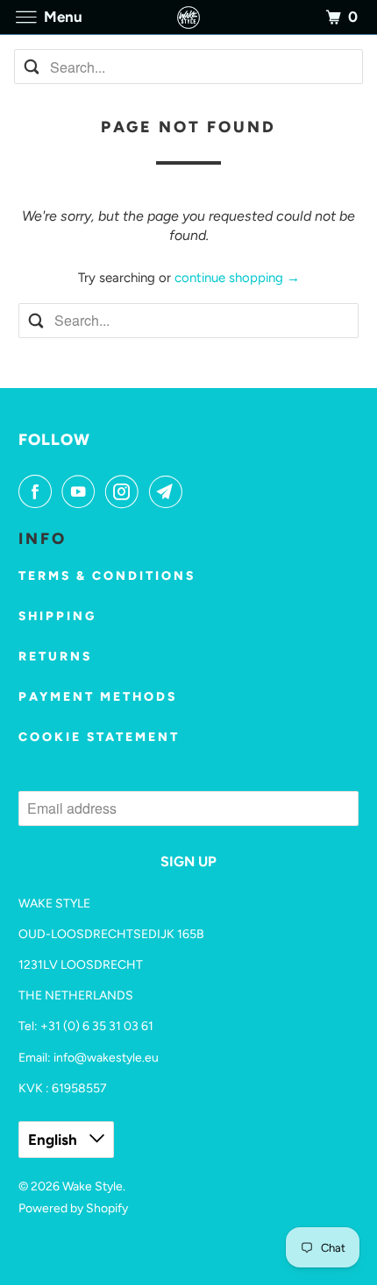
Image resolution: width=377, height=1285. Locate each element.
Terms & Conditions (107, 575)
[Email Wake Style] (169, 491)
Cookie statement (99, 737)
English (54, 1139)
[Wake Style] (189, 17)
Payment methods (97, 696)
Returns (55, 656)
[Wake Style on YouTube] (81, 491)
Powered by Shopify (73, 1208)
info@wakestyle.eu (106, 1057)
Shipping (57, 616)
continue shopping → (237, 278)
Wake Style (92, 1186)
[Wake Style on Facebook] (38, 491)
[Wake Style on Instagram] (125, 491)
